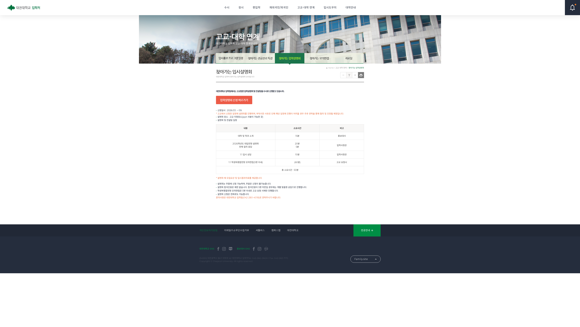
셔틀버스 (260, 230)
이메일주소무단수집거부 (236, 230)
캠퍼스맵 (275, 230)
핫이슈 (572, 7)
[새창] (218, 249)
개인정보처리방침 (208, 230)
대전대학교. (293, 230)
